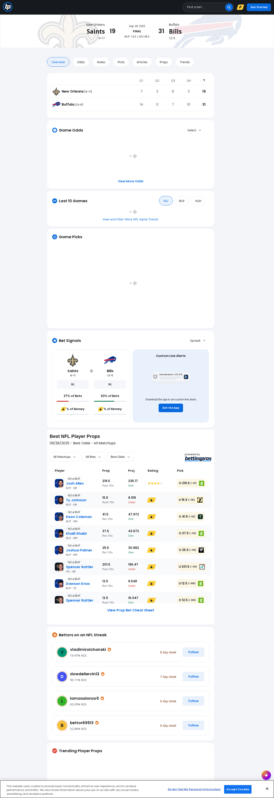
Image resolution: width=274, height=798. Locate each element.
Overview (58, 62)
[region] (137, 789)
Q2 (157, 80)
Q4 (189, 80)
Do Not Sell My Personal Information (194, 789)
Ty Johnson (76, 500)
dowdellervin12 (85, 674)
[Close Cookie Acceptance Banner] (267, 788)
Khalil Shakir (76, 533)
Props (164, 62)
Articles (142, 62)
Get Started (258, 7)
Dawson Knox (78, 583)
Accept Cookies (237, 789)
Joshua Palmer (79, 550)
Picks (121, 62)
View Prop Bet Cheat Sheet (130, 610)
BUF (182, 201)
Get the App (170, 408)
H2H (198, 201)
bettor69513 (82, 722)
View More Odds (130, 181)
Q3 (173, 80)
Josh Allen (75, 483)
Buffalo (68, 104)
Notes (101, 62)
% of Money (75, 409)
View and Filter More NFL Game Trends (130, 219)
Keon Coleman (79, 516)
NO (166, 201)
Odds (81, 62)
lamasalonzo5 (85, 698)
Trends (185, 62)
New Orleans (73, 91)
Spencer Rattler (79, 566)
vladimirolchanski (88, 649)
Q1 (141, 80)
